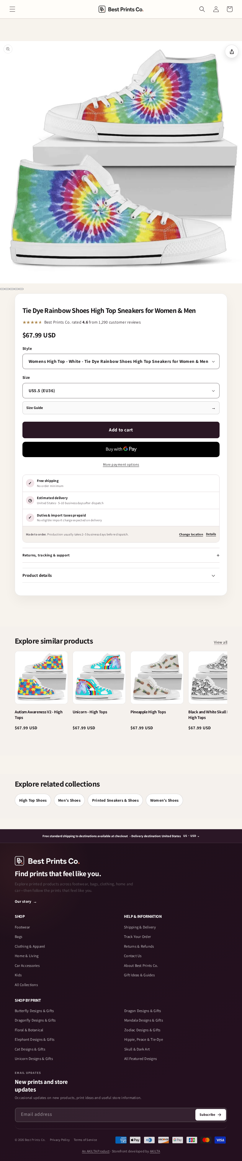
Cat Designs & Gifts (30, 1049)
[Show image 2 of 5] (7, 289)
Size (26, 377)
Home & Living (26, 955)
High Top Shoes (33, 800)
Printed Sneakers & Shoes (115, 800)
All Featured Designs (140, 1058)
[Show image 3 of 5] (11, 289)
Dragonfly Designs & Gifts (35, 1020)
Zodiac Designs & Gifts (142, 1029)
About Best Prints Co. (141, 965)
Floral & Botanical (29, 1029)
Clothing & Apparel (30, 946)
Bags (18, 936)
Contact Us (133, 955)
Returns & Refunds (139, 946)
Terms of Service (85, 1140)
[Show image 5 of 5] (21, 289)
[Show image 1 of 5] (2, 289)
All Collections (26, 984)
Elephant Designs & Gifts (34, 1039)
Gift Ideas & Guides (139, 974)
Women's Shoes (164, 800)
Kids (18, 974)
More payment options (121, 464)
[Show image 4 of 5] (16, 289)
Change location (191, 534)
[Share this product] (231, 51)
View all (220, 642)
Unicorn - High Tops (90, 712)
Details (211, 534)
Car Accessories (27, 965)
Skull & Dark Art (137, 1049)
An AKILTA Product (95, 1151)
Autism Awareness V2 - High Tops (39, 714)
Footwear (22, 927)
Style (27, 348)
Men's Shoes (69, 800)
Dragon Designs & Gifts (142, 1010)
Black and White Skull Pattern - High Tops (214, 714)
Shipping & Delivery (140, 927)
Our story (26, 901)
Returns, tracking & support (46, 555)
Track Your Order (137, 936)
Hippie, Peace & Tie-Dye (143, 1039)
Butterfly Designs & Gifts (34, 1010)
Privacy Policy (60, 1140)
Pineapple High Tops (148, 712)
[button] (12, 9)
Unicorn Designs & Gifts (34, 1058)
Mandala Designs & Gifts (143, 1020)
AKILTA (155, 1151)
